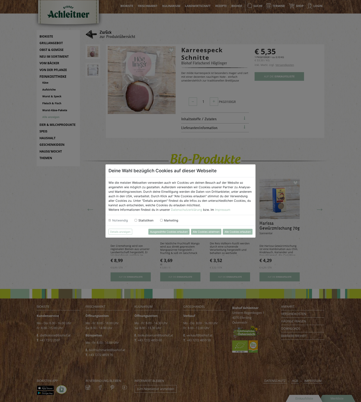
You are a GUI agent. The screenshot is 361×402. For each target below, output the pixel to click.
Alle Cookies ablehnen (206, 231)
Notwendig (120, 220)
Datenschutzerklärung (186, 210)
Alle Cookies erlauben (237, 231)
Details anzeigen (120, 231)
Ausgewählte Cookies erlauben (169, 231)
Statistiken (145, 220)
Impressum (222, 210)
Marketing (171, 220)
